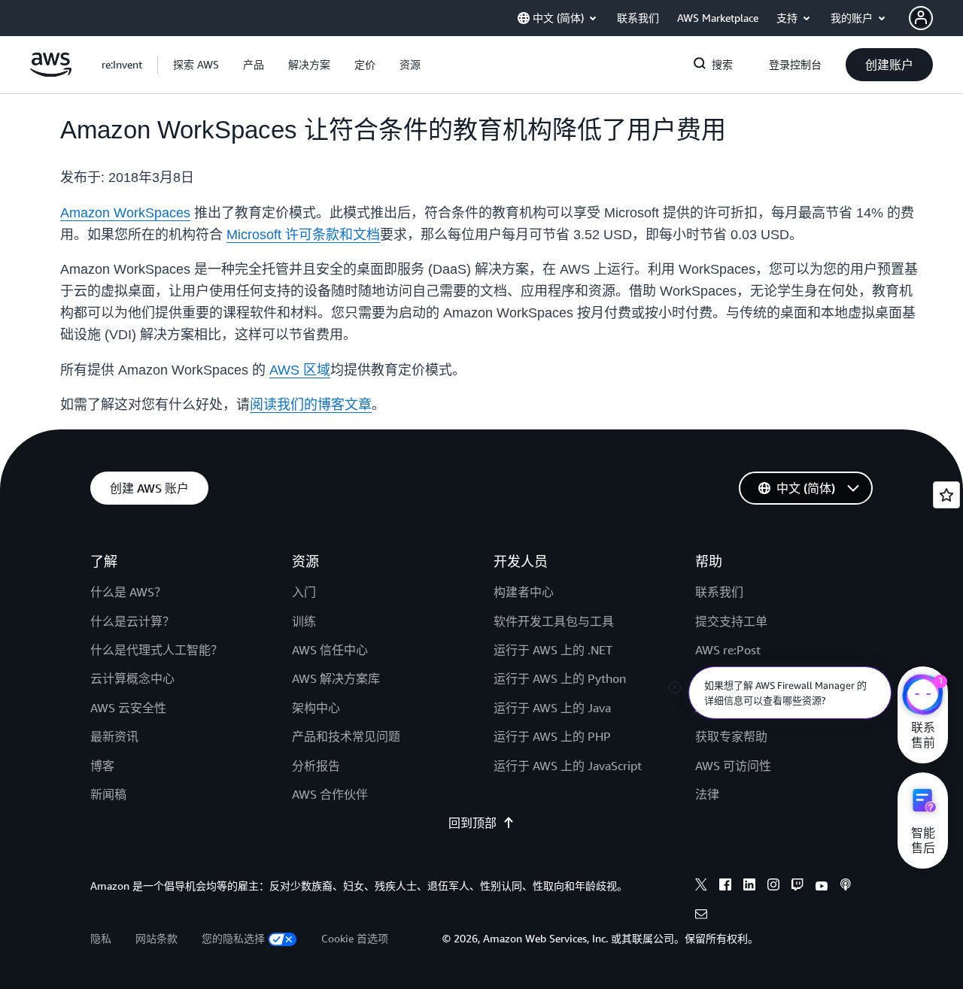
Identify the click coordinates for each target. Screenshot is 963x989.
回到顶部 (472, 822)
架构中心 (316, 707)
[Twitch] (797, 886)
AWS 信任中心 (330, 649)
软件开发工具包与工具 (554, 621)
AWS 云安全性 (128, 707)
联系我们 (719, 591)
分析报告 (316, 765)
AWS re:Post (728, 649)
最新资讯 (114, 736)
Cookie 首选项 (354, 938)
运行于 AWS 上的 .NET (553, 649)
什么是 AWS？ (128, 591)
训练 (304, 621)
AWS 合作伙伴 (330, 794)
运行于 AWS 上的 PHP (552, 736)
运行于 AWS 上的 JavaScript (568, 765)
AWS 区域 (299, 370)
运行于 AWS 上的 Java (552, 707)
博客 (102, 765)
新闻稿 (108, 794)
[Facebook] (725, 886)
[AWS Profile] (921, 18)
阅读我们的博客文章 (311, 404)
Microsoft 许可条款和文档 (303, 234)
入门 (304, 591)
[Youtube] (822, 886)
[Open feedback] (946, 494)
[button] (196, 64)
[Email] (701, 916)
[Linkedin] (749, 886)
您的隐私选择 (233, 938)
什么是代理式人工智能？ (156, 649)
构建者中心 (524, 591)
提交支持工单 (731, 621)
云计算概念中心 (132, 678)
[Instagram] (773, 886)
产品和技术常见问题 (346, 736)
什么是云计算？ (132, 621)
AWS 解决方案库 (336, 678)
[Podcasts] (846, 886)
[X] (701, 886)
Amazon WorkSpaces (125, 212)
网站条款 (156, 938)
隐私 (100, 938)
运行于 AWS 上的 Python (560, 678)
